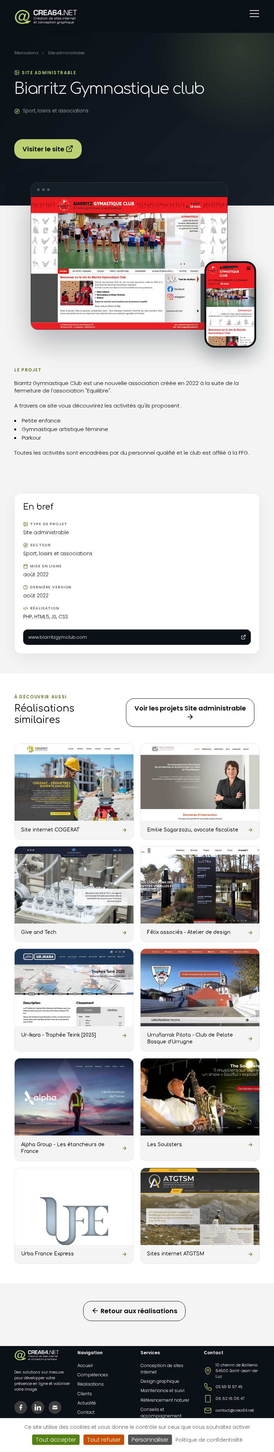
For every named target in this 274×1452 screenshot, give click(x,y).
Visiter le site (44, 149)
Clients (84, 1394)
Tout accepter (56, 1440)
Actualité (86, 1403)
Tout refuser (104, 1440)
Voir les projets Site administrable (190, 708)
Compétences (92, 1375)
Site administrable (66, 53)
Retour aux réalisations (138, 1310)
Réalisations (26, 53)
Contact (86, 1412)
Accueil (85, 1365)
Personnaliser (150, 1440)
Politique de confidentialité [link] (209, 1439)
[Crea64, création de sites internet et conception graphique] (45, 17)
